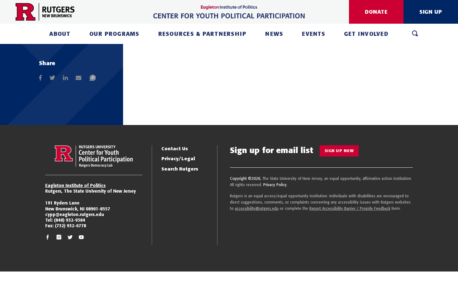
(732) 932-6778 (70, 225)
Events (313, 33)
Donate (376, 11)
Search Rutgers (179, 169)
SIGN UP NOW (339, 150)
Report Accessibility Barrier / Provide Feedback (349, 208)
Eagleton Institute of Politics (75, 185)
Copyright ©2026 (245, 178)
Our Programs (114, 33)
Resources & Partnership (202, 33)
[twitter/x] (70, 238)
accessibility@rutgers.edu (257, 208)
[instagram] (58, 238)
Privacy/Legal (178, 158)
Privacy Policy (275, 184)
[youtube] (81, 238)
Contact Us (174, 148)
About (59, 33)
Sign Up (430, 11)
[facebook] (47, 238)
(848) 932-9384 (69, 220)
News (274, 33)
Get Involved (366, 33)
